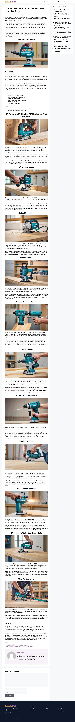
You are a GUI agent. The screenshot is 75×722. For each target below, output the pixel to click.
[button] (68, 1)
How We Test (60, 709)
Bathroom (33, 706)
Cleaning (46, 706)
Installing (46, 709)
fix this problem (9, 203)
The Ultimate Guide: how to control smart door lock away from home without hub (62, 50)
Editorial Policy (61, 708)
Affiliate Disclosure (61, 711)
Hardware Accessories (61, 1)
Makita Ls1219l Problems (11, 644)
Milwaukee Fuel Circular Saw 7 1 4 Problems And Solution (17, 645)
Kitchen (33, 708)
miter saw (32, 626)
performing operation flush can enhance (14, 390)
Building (46, 708)
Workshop (33, 711)
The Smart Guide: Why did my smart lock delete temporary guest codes (62, 32)
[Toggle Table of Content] (11, 73)
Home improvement (35, 1)
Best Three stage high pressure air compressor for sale (62, 10)
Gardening (45, 1)
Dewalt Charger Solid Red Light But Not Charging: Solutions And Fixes (19, 646)
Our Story (60, 706)
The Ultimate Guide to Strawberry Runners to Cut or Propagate (62, 37)
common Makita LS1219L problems (30, 32)
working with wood (24, 78)
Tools (52, 1)
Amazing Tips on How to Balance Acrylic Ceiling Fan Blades (62, 45)
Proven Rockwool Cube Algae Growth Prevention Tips (61, 28)
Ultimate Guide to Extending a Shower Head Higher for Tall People (61, 41)
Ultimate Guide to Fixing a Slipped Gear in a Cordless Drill (62, 19)
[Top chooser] (10, 1)
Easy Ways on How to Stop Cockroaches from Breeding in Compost (61, 15)
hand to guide (23, 572)
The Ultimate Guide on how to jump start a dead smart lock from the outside (62, 24)
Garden (33, 709)
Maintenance (47, 711)
